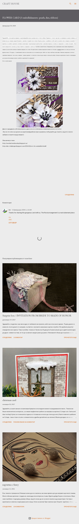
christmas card (9, 400)
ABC (10, 219)
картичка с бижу (10, 484)
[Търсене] (70, 3)
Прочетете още (70, 337)
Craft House (10, 3)
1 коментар (18, 337)
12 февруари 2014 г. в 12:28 (21, 210)
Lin (10, 210)
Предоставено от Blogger (41, 518)
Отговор (13, 223)
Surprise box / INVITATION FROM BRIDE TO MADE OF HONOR (36, 315)
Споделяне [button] (69, 195)
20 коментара (18, 506)
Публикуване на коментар (24, 422)
